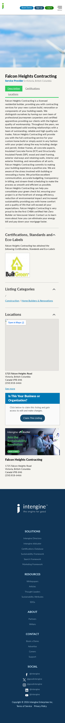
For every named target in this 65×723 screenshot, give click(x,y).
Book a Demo (32, 641)
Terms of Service (24, 706)
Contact (32, 634)
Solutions (32, 531)
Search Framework (32, 559)
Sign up (39, 8)
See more (10, 389)
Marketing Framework (32, 564)
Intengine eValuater (32, 544)
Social (32, 666)
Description (14, 88)
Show (54, 235)
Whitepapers (32, 581)
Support (32, 657)
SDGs (32, 602)
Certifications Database (32, 549)
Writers (32, 624)
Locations (13, 94)
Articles (32, 587)
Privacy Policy (40, 706)
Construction (12, 301)
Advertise (32, 647)
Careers (32, 652)
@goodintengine (34, 679)
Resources (32, 574)
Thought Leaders (32, 592)
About (32, 612)
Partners (32, 619)
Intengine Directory (32, 538)
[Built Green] (17, 265)
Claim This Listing (32, 418)
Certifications (32, 88)
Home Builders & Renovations (37, 301)
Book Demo (27, 8)
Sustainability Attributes (32, 597)
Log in (49, 8)
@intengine (34, 674)
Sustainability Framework (32, 554)
